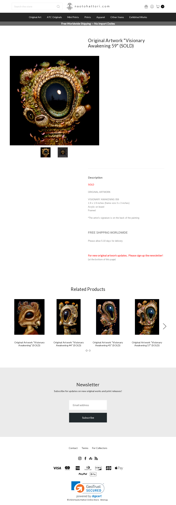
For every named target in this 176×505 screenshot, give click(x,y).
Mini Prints (73, 17)
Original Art (35, 17)
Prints (87, 17)
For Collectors (99, 448)
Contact (73, 448)
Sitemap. (104, 499)
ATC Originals (54, 17)
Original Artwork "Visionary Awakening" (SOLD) (29, 344)
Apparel (100, 17)
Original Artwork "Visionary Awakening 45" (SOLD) (108, 344)
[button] (88, 489)
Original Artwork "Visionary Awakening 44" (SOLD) (68, 344)
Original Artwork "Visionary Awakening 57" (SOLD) (147, 344)
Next (164, 326)
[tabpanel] (29, 324)
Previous (11, 326)
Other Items (117, 17)
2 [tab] (90, 350)
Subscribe (88, 417)
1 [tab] (86, 350)
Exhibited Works (138, 17)
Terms (84, 448)
